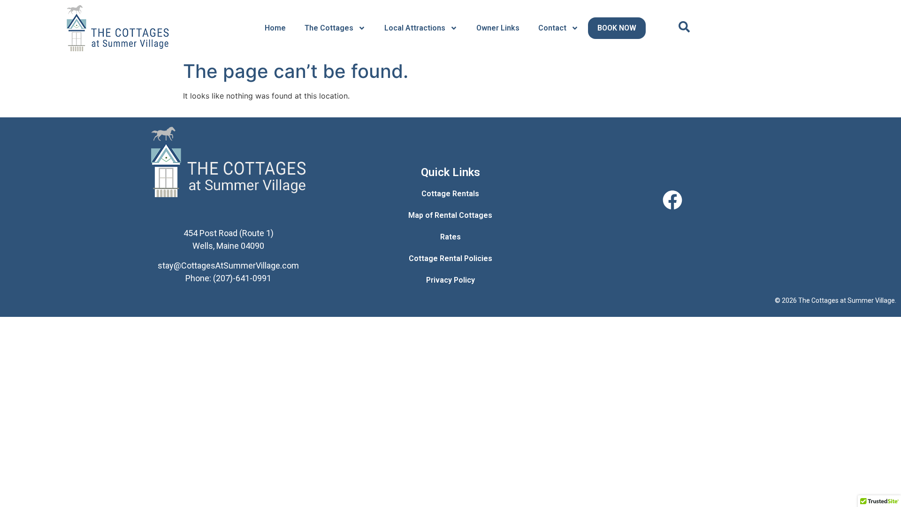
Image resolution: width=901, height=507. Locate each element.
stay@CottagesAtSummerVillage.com (228, 265)
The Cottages (329, 27)
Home (275, 27)
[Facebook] (672, 200)
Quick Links (450, 172)
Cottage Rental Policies (450, 258)
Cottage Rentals (450, 193)
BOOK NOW (616, 27)
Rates (450, 236)
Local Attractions (414, 27)
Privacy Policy (450, 280)
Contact (552, 27)
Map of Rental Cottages (450, 215)
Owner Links (497, 27)
